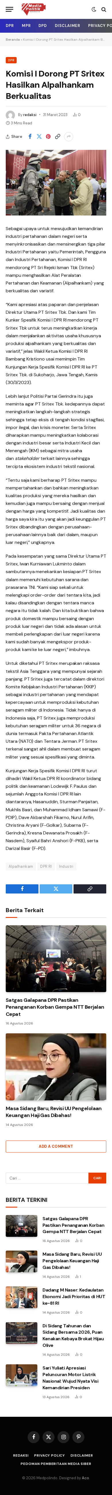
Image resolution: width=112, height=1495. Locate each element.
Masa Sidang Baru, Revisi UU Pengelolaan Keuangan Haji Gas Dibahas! (54, 1112)
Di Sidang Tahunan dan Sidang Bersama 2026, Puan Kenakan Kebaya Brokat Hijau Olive (73, 1336)
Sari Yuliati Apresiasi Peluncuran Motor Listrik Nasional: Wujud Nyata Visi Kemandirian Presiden (71, 1378)
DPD (42, 25)
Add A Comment (56, 1146)
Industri (66, 866)
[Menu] (9, 9)
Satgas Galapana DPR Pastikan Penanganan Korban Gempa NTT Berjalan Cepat (55, 1007)
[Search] (103, 9)
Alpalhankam (21, 866)
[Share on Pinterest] (48, 136)
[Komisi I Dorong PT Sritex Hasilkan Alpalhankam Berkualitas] (56, 182)
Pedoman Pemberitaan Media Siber (56, 1463)
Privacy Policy (49, 1455)
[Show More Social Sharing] (68, 136)
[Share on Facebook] (30, 136)
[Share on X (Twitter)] (39, 136)
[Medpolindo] (33, 9)
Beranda (13, 39)
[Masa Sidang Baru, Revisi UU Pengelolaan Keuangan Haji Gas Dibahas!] (56, 1066)
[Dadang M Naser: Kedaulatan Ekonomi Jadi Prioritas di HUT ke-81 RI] (21, 1297)
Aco (85, 1478)
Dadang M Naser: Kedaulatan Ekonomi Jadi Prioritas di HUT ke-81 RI (74, 1296)
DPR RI (46, 866)
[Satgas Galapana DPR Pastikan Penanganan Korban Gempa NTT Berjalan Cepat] (56, 958)
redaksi (29, 114)
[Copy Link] (57, 136)
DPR (10, 25)
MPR (26, 25)
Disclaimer (67, 25)
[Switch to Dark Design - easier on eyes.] (94, 9)
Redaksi (20, 1455)
